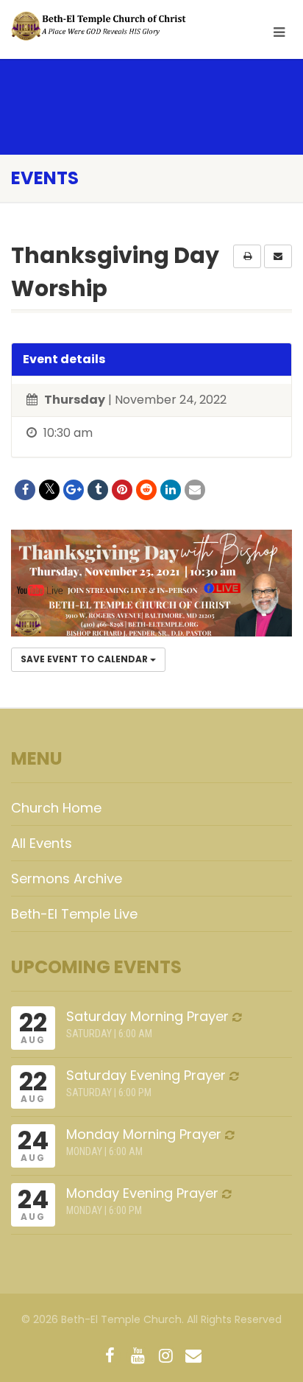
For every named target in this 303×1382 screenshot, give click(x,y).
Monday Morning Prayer (143, 1134)
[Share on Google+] (73, 490)
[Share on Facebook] (25, 490)
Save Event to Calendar (85, 659)
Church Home (56, 808)
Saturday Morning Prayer (147, 1016)
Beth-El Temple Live (74, 914)
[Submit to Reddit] (146, 490)
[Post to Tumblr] (98, 490)
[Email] (195, 490)
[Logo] (101, 26)
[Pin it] (122, 490)
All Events (41, 843)
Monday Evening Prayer (142, 1193)
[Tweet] (49, 490)
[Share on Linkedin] (170, 490)
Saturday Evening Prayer (146, 1075)
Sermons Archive (66, 878)
